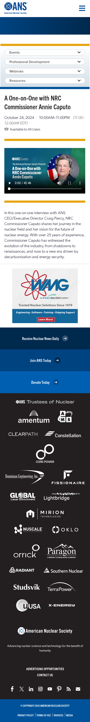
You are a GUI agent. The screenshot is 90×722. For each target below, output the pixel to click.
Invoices (58, 715)
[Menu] (82, 8)
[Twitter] (21, 689)
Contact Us (45, 675)
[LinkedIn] (31, 689)
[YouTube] (50, 689)
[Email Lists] (78, 689)
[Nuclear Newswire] (68, 689)
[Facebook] (12, 689)
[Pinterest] (59, 689)
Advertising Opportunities (45, 669)
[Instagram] (40, 689)
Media (69, 715)
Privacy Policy (25, 715)
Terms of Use (43, 715)
